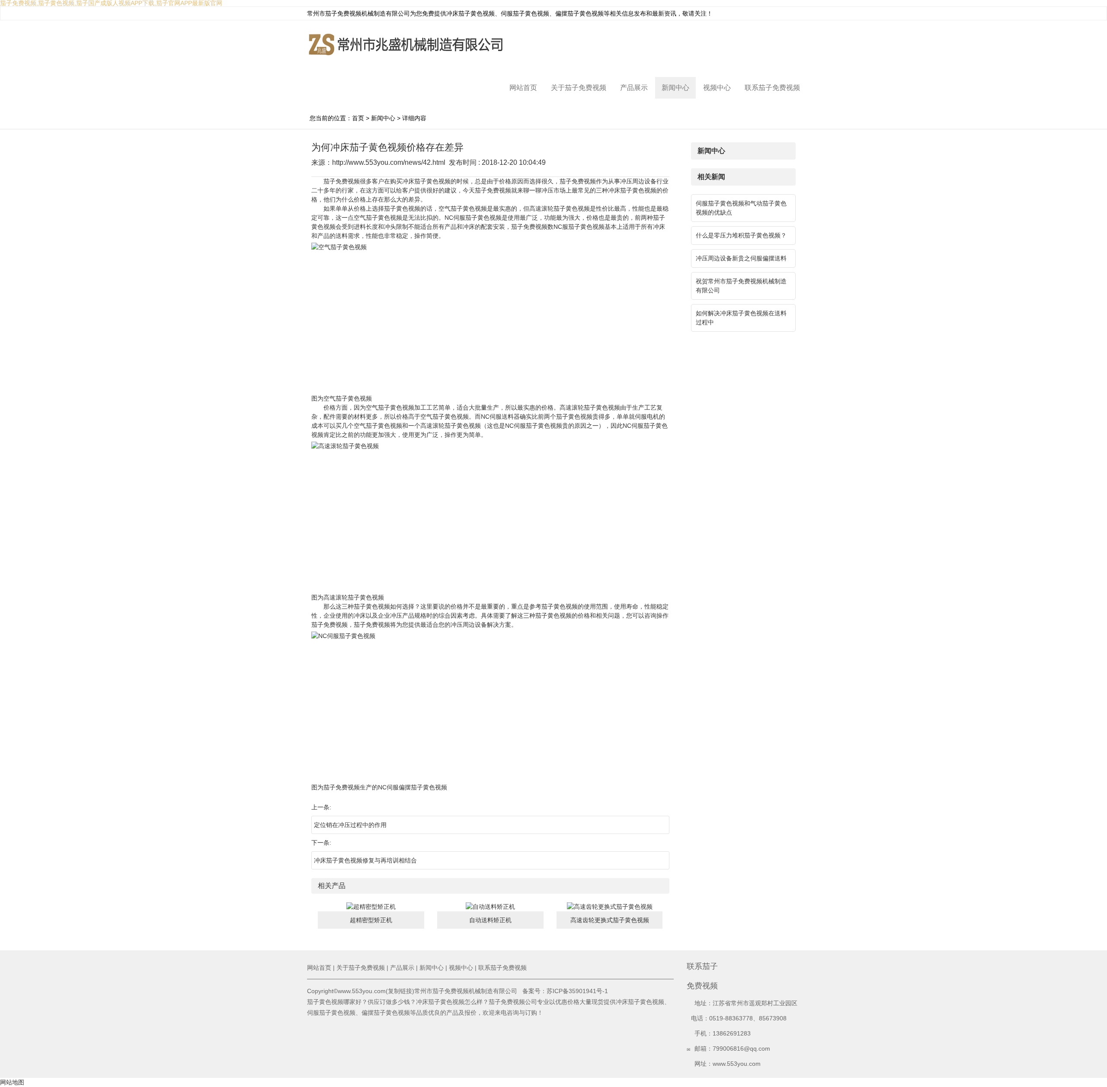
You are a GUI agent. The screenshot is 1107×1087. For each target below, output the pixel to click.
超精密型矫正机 (371, 920)
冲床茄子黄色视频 (470, 13)
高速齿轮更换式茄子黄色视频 (609, 920)
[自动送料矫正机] (490, 906)
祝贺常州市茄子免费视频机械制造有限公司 (741, 286)
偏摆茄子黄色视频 (579, 13)
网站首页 (523, 87)
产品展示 (634, 87)
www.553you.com (737, 1063)
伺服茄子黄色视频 (525, 13)
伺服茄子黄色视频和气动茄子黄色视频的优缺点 (741, 208)
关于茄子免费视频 (578, 87)
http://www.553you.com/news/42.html (388, 162)
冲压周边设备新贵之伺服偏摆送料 (741, 258)
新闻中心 (675, 87)
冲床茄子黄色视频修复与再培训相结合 (365, 860)
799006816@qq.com (741, 1048)
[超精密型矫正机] (371, 906)
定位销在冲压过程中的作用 (350, 824)
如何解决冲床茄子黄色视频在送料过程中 (741, 318)
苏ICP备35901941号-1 (577, 991)
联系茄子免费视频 (772, 87)
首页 (358, 118)
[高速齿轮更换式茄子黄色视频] (610, 906)
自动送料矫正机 (490, 920)
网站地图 (12, 1082)
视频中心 (717, 87)
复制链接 (400, 991)
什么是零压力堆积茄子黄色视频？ (741, 235)
